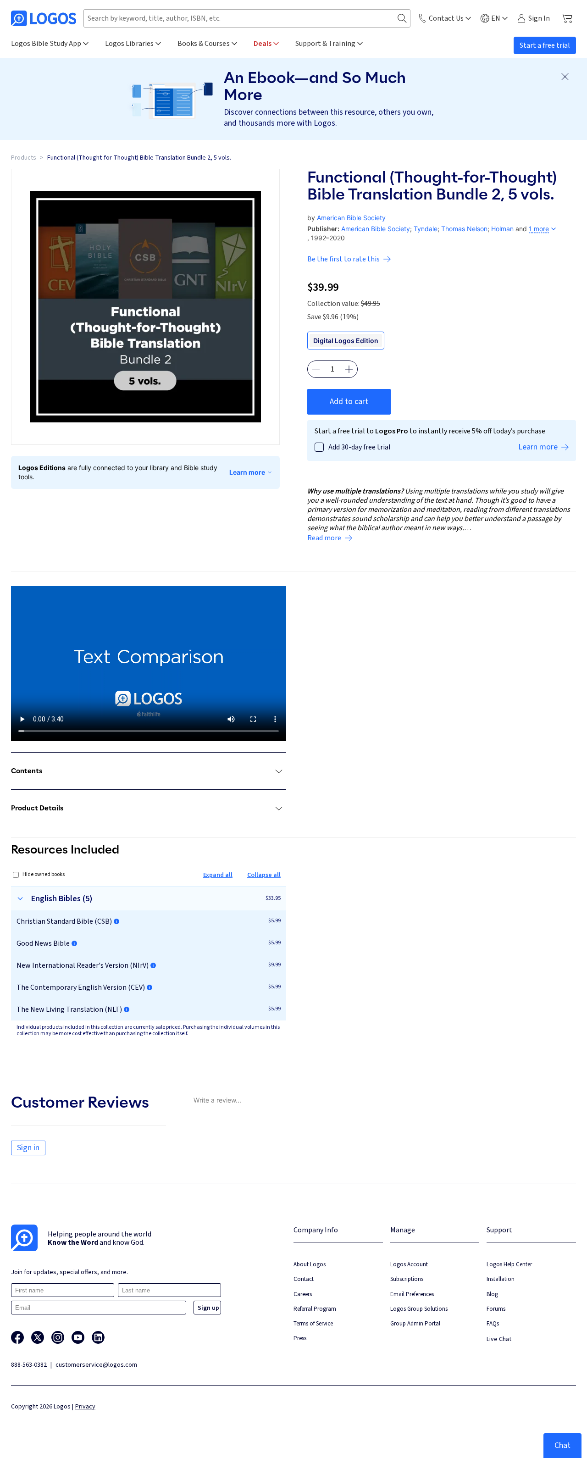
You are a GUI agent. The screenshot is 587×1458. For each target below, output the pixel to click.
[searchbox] (246, 18)
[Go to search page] (402, 18)
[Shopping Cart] (566, 18)
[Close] (565, 76)
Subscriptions (406, 1279)
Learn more (247, 472)
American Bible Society (351, 218)
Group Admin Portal (415, 1323)
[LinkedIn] (98, 1337)
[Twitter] (37, 1337)
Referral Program (315, 1309)
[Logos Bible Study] (43, 18)
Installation (501, 1279)
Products (23, 157)
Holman (502, 229)
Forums (496, 1309)
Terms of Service (313, 1323)
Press (300, 1338)
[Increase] (349, 369)
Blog (492, 1294)
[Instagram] (57, 1337)
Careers (303, 1294)
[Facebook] (17, 1337)
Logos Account (409, 1264)
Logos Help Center (509, 1264)
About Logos (310, 1264)
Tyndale (425, 229)
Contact (304, 1279)
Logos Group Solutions (419, 1309)
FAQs (493, 1323)
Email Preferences (412, 1294)
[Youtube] (78, 1337)
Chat (562, 1445)
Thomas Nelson (464, 229)
